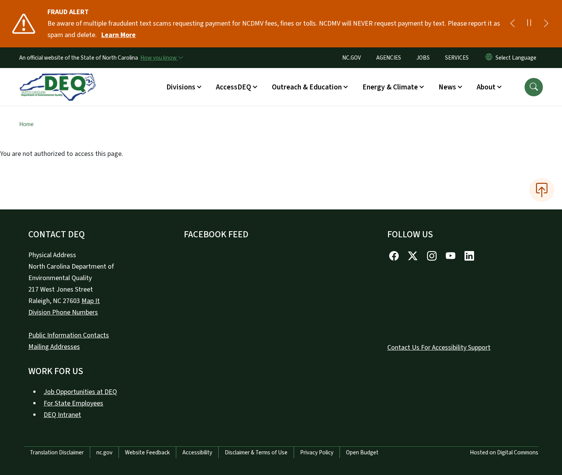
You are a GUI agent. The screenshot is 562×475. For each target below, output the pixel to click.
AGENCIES (388, 57)
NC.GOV (351, 57)
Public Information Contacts (68, 335)
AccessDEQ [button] (233, 87)
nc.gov (104, 452)
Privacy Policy (316, 452)
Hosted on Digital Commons (504, 452)
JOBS (423, 57)
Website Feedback (147, 452)
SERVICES (457, 57)
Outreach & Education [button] (307, 87)
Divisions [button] (180, 87)
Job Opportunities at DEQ (80, 392)
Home (26, 124)
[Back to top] (541, 190)
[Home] (57, 78)
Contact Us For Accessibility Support (439, 347)
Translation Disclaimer (57, 452)
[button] (534, 87)
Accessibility (197, 452)
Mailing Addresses (54, 347)
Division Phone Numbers (63, 312)
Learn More (118, 35)
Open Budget (362, 452)
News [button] (447, 87)
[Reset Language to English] (489, 57)
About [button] (486, 87)
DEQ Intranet (62, 415)
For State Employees (73, 403)
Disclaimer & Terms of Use (256, 452)
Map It (90, 301)
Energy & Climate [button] (390, 87)
